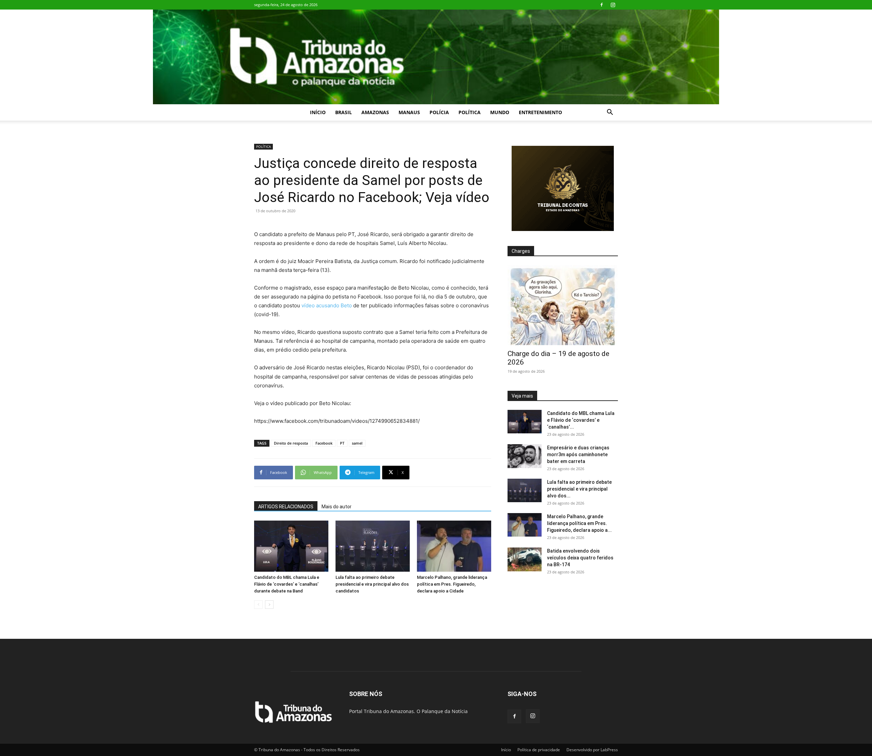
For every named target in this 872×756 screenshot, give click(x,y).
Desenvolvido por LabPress (592, 750)
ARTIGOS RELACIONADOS (285, 506)
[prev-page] (258, 604)
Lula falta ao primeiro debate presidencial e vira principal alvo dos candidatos (372, 584)
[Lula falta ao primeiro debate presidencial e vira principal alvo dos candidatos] (373, 546)
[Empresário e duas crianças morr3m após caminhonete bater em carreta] (525, 456)
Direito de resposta (291, 443)
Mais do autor (337, 506)
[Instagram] (613, 5)
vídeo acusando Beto (326, 305)
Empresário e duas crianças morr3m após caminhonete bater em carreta (578, 454)
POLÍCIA (439, 112)
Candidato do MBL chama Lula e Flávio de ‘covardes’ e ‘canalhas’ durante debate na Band (286, 584)
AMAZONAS (375, 112)
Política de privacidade (538, 750)
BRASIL (343, 112)
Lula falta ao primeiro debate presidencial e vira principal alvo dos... (579, 488)
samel (357, 443)
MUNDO (499, 112)
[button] (610, 113)
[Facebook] (601, 5)
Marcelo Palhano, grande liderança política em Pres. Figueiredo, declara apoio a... (579, 523)
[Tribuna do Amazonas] (436, 57)
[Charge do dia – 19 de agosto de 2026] (563, 305)
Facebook (323, 443)
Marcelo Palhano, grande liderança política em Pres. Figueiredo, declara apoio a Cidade (452, 584)
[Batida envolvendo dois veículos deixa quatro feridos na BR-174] (525, 559)
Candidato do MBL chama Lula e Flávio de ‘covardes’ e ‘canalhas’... (580, 420)
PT (342, 443)
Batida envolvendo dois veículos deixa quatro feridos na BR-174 (580, 557)
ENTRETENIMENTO (540, 112)
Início (318, 112)
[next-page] (269, 604)
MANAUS (409, 112)
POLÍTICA (469, 112)
